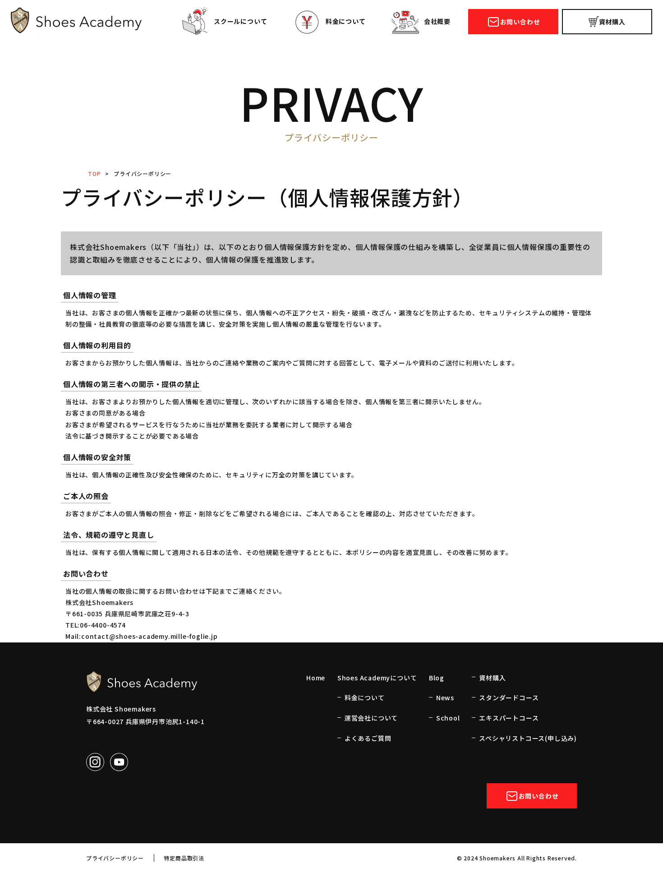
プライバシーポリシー (115, 858)
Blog (436, 677)
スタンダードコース (509, 697)
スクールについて (240, 21)
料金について (346, 21)
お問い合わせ (520, 21)
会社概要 (437, 21)
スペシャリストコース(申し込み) (528, 738)
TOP (94, 173)
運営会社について (371, 717)
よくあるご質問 (368, 738)
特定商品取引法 (184, 858)
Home (315, 677)
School (448, 717)
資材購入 (612, 21)
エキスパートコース (509, 717)
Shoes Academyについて (377, 677)
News (445, 697)
